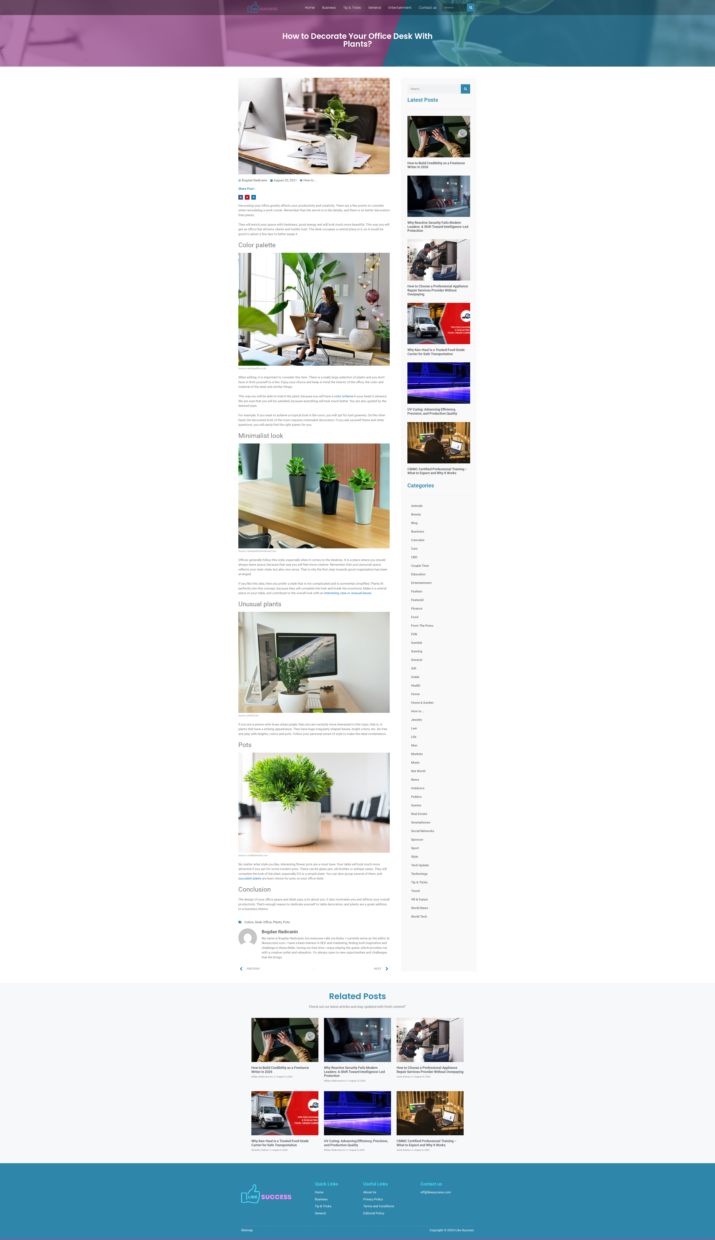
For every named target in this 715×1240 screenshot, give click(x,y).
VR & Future (419, 899)
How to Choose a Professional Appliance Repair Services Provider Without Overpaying (437, 290)
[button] (240, 197)
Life (413, 737)
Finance (416, 608)
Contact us (427, 7)
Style (414, 856)
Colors (249, 922)
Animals (417, 506)
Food (414, 617)
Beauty (416, 514)
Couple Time (420, 566)
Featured (417, 600)
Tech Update (420, 865)
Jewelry (416, 720)
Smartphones (420, 822)
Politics (416, 797)
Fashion (416, 591)
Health (415, 685)
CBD (414, 557)
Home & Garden (422, 702)
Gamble (416, 643)
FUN (414, 634)
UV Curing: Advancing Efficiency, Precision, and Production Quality (432, 411)
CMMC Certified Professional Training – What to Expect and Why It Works (437, 471)
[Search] (471, 8)
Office (267, 922)
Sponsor (417, 839)
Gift (413, 668)
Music (415, 762)
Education (418, 574)
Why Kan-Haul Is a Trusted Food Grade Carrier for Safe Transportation (436, 352)
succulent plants (249, 878)
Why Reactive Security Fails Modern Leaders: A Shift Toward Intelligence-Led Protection (437, 227)
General (374, 7)
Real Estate (419, 814)
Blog (414, 523)
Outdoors (418, 788)
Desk (258, 922)
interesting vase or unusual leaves (347, 593)
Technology (419, 874)
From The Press (422, 625)
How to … (417, 711)
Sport (415, 848)
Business (329, 7)
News (415, 779)
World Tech (419, 916)
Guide (415, 677)
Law (414, 728)
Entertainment (399, 7)
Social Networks (422, 831)
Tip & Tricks (352, 7)
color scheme (343, 396)
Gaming (416, 651)
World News (419, 908)
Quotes (416, 805)
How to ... (310, 180)
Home (310, 7)
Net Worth (418, 771)
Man (414, 745)
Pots (286, 922)
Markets (417, 754)
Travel (415, 891)
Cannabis (418, 540)
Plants (277, 922)
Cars (414, 548)
